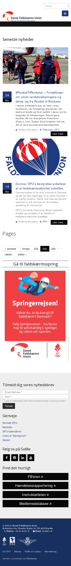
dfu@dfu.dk (47, 531)
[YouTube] (30, 457)
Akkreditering (51, 551)
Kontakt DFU (10, 422)
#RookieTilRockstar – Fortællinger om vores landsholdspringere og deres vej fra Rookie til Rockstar (40, 96)
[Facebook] (6, 457)
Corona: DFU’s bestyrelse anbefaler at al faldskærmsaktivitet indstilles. (41, 186)
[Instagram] (14, 457)
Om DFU (7, 551)
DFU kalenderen (12, 431)
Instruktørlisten (34, 494)
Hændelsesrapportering (34, 485)
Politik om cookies (33, 551)
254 (45, 248)
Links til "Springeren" (15, 435)
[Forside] (24, 10)
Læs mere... (59, 133)
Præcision (48, 129)
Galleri (6, 440)
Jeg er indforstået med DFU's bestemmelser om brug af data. (36, 400)
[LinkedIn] (22, 457)
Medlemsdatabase (34, 503)
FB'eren (34, 476)
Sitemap (17, 551)
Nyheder (7, 427)
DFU (57, 129)
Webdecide (32, 558)
